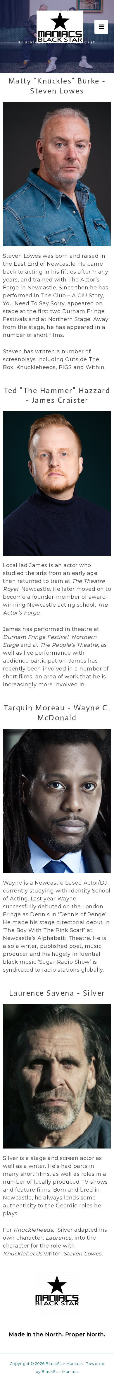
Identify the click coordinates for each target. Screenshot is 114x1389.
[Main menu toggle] (101, 27)
